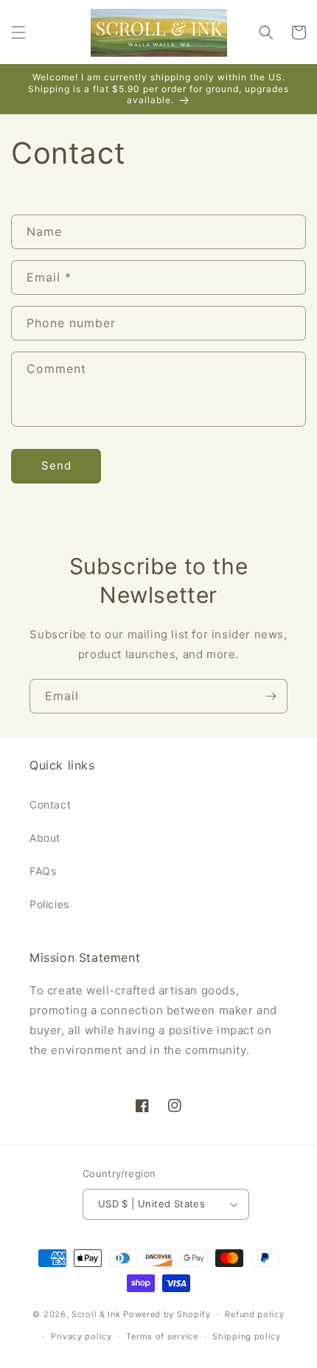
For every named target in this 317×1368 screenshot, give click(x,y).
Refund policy (254, 1314)
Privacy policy (81, 1336)
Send (56, 465)
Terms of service (162, 1336)
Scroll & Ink (96, 1313)
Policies (49, 904)
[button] (18, 32)
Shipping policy (246, 1336)
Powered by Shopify (167, 1313)
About (44, 837)
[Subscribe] (270, 696)
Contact (50, 804)
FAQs (42, 871)
